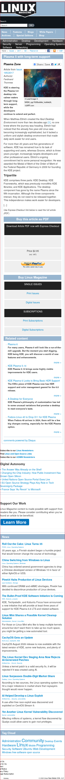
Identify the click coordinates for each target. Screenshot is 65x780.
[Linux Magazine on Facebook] (48, 50)
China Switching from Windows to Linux (26, 560)
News (4, 31)
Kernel (14, 621)
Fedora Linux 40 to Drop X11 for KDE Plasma (32, 417)
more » (57, 362)
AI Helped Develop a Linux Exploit (22, 695)
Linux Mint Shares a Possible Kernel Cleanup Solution (29, 616)
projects (15, 599)
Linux (8, 547)
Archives (6, 35)
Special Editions (24, 35)
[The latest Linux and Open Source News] (54, 50)
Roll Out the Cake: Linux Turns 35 (22, 544)
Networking (22, 47)
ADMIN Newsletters (25, 457)
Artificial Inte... (6, 663)
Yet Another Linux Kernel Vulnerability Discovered (32, 712)
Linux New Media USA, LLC (54, 778)
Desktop (4, 679)
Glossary (6, 778)
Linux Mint (21, 621)
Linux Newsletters (25, 450)
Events (58, 741)
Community (33, 740)
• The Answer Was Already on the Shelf (21, 469)
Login (61, 50)
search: (3, 21)
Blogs (31, 31)
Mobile (32, 745)
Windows (23, 563)
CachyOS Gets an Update (17, 637)
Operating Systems (54, 44)
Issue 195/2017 (13, 71)
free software (19, 752)
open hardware (7, 583)
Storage (15, 583)
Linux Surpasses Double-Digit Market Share (28, 676)
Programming (33, 44)
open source (33, 752)
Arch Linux (5, 641)
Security (19, 663)
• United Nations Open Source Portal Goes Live (25, 479)
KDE (3, 599)
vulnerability (22, 699)
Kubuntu (9, 599)
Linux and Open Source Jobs (18, 453)
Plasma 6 (13, 344)
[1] (49, 122)
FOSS (4, 547)
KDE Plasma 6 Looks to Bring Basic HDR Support (34, 380)
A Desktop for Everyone (20, 398)
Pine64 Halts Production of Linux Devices (27, 579)
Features (17, 31)
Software (7, 47)
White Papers (46, 31)
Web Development (44, 749)
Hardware (9, 745)
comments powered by (20, 440)
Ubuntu (27, 749)
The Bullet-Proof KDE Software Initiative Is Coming (32, 596)
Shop (41, 35)
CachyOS (13, 641)
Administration (6, 621)
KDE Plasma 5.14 (17, 365)
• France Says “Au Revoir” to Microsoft (20, 489)
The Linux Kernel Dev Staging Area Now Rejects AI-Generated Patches (31, 658)
